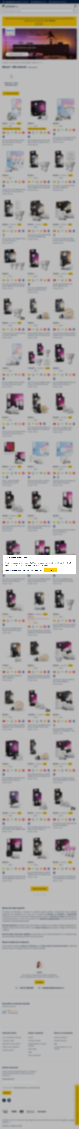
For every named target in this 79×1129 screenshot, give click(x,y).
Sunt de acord (50, 570)
